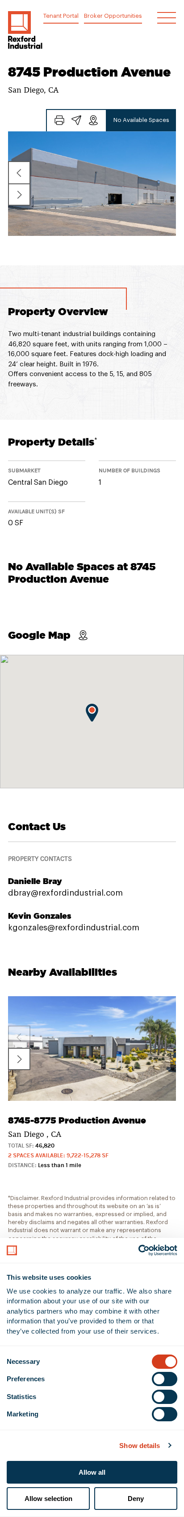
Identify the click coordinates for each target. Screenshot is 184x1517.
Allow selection (48, 1498)
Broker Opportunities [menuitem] (113, 16)
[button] (25, 30)
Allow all (92, 1472)
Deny (136, 1498)
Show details (139, 1445)
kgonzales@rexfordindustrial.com (73, 928)
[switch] (164, 1379)
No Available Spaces (141, 120)
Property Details (52, 441)
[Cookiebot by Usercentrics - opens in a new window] (138, 1250)
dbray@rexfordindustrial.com (65, 893)
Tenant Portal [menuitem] (61, 16)
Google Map (39, 635)
